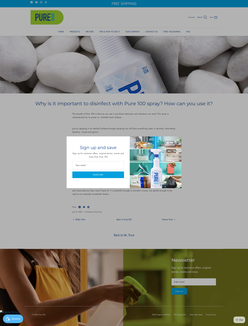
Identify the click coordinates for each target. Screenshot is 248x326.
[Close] (178, 140)
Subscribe (98, 174)
